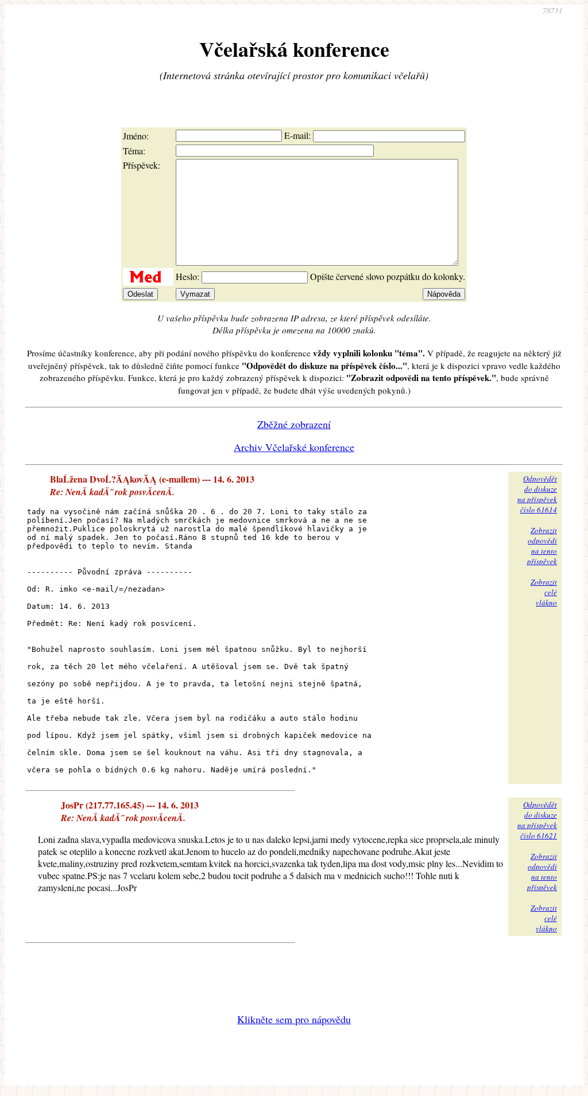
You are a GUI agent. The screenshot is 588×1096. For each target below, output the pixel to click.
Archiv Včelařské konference (294, 447)
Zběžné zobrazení (294, 424)
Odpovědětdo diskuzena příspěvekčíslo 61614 (537, 494)
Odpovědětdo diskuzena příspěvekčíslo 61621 (537, 820)
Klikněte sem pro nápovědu (294, 1019)
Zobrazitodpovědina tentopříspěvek (542, 545)
